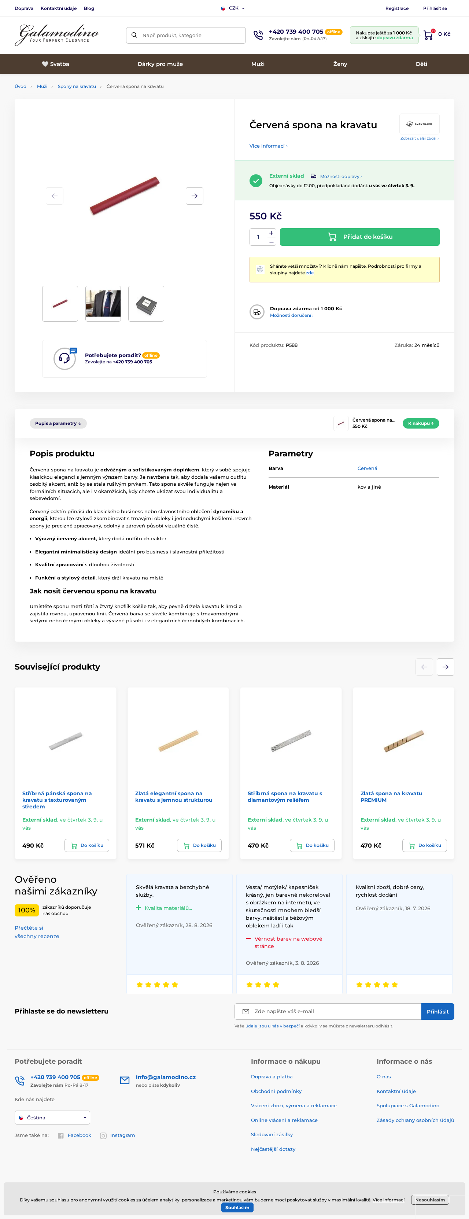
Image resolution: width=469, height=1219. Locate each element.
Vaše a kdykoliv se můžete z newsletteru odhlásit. (314, 1026)
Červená (367, 468)
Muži (42, 86)
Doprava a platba (272, 1076)
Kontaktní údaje (59, 8)
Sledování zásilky (272, 1134)
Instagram (122, 1135)
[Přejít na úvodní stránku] (57, 35)
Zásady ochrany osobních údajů (415, 1120)
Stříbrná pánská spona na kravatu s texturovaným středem (57, 800)
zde (310, 272)
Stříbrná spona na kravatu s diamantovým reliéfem (285, 796)
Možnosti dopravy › (341, 176)
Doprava (24, 8)
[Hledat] (134, 35)
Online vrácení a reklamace (284, 1120)
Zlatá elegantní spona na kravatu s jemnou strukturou (174, 796)
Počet (258, 237)
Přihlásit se (435, 8)
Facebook (79, 1135)
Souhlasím (237, 1207)
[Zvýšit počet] (271, 233)
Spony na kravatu (77, 86)
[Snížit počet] (271, 241)
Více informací (389, 1200)
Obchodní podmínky (276, 1091)
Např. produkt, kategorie (172, 35)
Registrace (397, 8)
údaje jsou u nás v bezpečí (272, 1026)
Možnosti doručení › (292, 315)
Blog (89, 8)
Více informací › (269, 146)
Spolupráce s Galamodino (408, 1105)
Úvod (20, 86)
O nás (384, 1076)
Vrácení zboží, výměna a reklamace (294, 1105)
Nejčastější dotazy (273, 1149)
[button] (194, 196)
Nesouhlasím (430, 1200)
